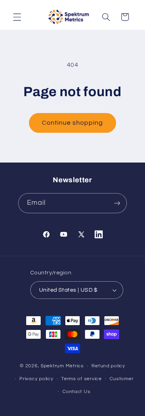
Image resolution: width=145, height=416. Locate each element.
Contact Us (76, 391)
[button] (17, 17)
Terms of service (81, 379)
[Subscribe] (117, 203)
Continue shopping (73, 122)
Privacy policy (36, 379)
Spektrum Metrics (62, 366)
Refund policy (108, 366)
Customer (121, 379)
